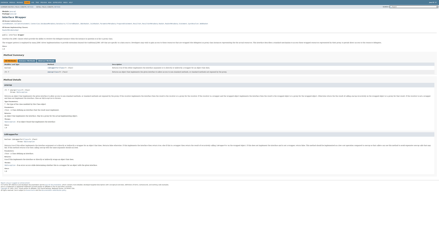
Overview (4, 2)
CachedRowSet (7, 24)
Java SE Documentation (53, 185)
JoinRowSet (94, 24)
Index (65, 2)
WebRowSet (204, 24)
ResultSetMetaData (150, 24)
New (49, 2)
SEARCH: (386, 7)
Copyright (4, 188)
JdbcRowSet (84, 24)
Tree (37, 2)
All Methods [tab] (10, 61)
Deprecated (57, 2)
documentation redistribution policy (53, 190)
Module (12, 2)
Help (70, 2)
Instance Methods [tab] (27, 61)
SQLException (21, 92)
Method (30, 7)
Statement (183, 24)
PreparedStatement (124, 24)
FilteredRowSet (72, 24)
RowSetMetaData (171, 24)
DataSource (60, 24)
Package (20, 2)
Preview (43, 2)
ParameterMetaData (108, 24)
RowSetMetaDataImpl (10, 30)
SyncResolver (193, 24)
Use (32, 2)
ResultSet (137, 24)
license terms (30, 190)
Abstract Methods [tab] (46, 61)
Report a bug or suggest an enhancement (15, 183)
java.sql (12, 11)
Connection (35, 24)
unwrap (50, 72)
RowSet (161, 24)
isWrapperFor (53, 68)
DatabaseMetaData (48, 24)
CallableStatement (22, 24)
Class (61, 68)
